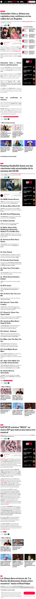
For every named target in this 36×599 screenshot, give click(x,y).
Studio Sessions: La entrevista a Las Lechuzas (5, 412)
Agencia (5, 116)
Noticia (9, 116)
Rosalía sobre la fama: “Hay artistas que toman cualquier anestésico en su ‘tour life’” (29, 564)
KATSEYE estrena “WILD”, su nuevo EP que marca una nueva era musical (5, 397)
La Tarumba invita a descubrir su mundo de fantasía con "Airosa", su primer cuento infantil (17, 134)
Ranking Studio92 (6, 380)
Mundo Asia (21, 4)
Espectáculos (2, 4)
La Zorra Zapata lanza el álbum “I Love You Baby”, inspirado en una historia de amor (17, 412)
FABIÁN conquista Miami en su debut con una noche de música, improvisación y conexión (29, 413)
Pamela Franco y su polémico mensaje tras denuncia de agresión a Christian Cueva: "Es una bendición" (32, 53)
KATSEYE (5, 531)
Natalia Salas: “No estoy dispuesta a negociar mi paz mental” (28, 149)
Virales (17, 4)
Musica (10, 4)
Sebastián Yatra (29, 21)
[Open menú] (1, 2)
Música (2, 163)
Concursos (25, 4)
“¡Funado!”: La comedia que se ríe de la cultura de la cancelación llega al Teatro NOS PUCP (5, 134)
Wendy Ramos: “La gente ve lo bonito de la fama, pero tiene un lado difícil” (18, 149)
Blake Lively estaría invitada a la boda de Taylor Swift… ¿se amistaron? (5, 149)
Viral (7, 116)
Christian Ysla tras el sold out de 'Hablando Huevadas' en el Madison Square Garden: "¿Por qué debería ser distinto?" (32, 30)
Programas (29, 4)
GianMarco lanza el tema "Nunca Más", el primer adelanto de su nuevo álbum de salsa (17, 397)
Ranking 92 (10, 380)
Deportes (13, 4)
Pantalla (6, 4)
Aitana (12, 116)
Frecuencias (34, 4)
